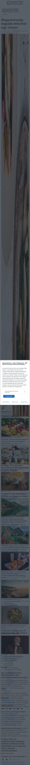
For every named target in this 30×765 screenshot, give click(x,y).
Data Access (15, 402)
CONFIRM (9, 396)
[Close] (26, 363)
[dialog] (15, 382)
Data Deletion (5, 402)
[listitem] (15, 392)
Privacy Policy (24, 402)
